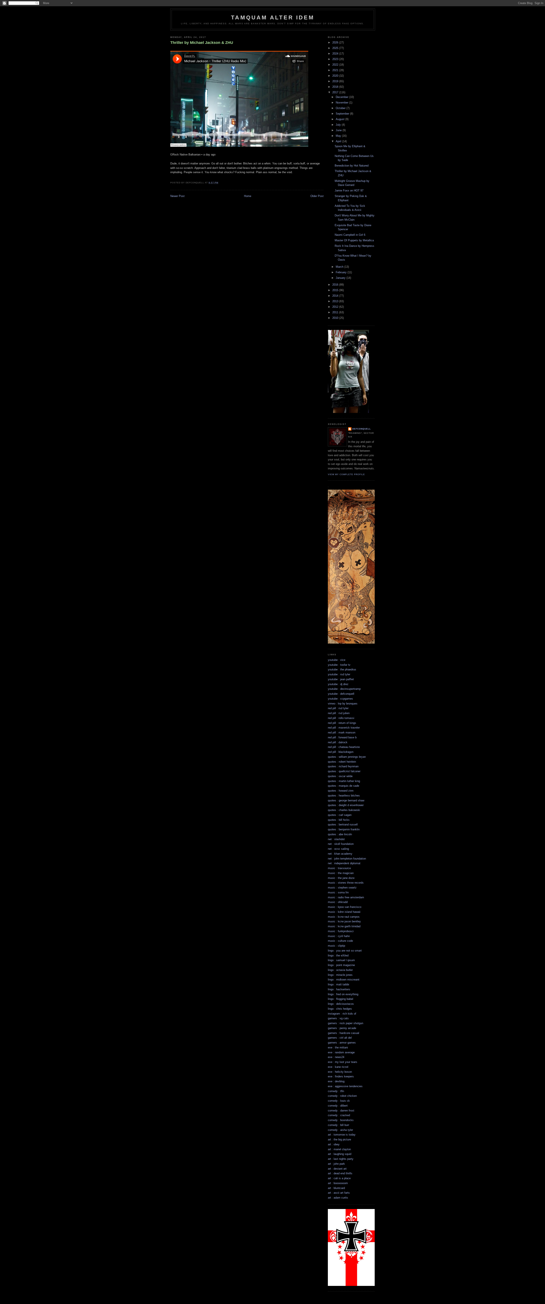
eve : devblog (336, 1081)
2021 (335, 70)
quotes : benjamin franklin (344, 829)
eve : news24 (336, 1057)
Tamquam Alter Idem (272, 17)
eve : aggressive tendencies (345, 1086)
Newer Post (177, 196)
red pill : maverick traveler (344, 727)
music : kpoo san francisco (344, 907)
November (342, 102)
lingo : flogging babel (340, 999)
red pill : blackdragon (340, 751)
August (340, 119)
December (342, 97)
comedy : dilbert (338, 1105)
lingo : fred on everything (343, 994)
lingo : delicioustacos (341, 1003)
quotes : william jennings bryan (347, 756)
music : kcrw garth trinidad (344, 926)
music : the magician (341, 873)
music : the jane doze (341, 878)
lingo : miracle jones (340, 974)
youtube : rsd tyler (339, 674)
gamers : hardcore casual (343, 1033)
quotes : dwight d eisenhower (346, 805)
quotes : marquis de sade (343, 785)
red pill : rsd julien (339, 713)
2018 (335, 86)
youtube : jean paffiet (341, 679)
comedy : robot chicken (342, 1095)
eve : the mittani (338, 1047)
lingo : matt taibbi (338, 984)
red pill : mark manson (341, 732)
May (339, 135)
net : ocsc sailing (338, 848)
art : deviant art (337, 1168)
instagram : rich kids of (342, 1013)
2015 (335, 290)
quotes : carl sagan (339, 815)
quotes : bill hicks (339, 819)
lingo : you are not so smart (345, 950)
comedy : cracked (339, 1115)
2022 (335, 64)
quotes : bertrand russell (343, 824)
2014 (335, 295)
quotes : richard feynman (343, 766)
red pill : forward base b (342, 737)
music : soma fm (338, 892)
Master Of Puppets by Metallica (354, 240)
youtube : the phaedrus (342, 669)
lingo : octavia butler (340, 970)
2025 (335, 48)
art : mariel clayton (339, 1149)
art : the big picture (339, 1139)
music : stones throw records (346, 882)
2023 (335, 59)
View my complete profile (346, 474)
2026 (335, 42)
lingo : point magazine (341, 965)
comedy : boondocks (341, 1120)
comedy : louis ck (339, 1100)
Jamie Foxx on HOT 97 (349, 190)
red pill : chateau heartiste (344, 747)
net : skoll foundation (341, 843)
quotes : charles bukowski (344, 810)
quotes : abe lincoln (340, 834)
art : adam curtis (338, 1197)
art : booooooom (338, 1183)
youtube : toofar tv (339, 664)
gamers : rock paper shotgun (345, 1023)
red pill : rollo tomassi (341, 718)
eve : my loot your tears (342, 1062)
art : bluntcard (336, 1188)
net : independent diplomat (344, 863)
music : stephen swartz (342, 887)
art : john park (336, 1163)
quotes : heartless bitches (344, 795)
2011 (335, 312)
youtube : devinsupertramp (344, 688)
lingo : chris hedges (340, 1008)
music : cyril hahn (339, 936)
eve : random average (341, 1052)
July (339, 124)
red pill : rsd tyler (338, 708)
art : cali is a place (339, 1178)
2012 (335, 306)
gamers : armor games (342, 1042)
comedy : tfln (336, 1091)
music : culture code (340, 940)
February (341, 272)
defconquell (361, 429)
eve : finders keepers (341, 1076)
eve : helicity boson (340, 1071)
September (343, 113)
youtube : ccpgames (340, 698)
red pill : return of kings (342, 723)
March (340, 266)
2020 (335, 75)
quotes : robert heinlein (342, 761)
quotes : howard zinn (340, 790)
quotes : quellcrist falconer (344, 771)
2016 (335, 284)
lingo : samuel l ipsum (341, 960)
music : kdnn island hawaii (344, 911)
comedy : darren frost (341, 1110)
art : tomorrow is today (342, 1134)
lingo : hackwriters (339, 989)
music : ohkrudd (338, 902)
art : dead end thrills (340, 1173)
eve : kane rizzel (338, 1066)
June (339, 130)
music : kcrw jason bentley (344, 921)
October (341, 108)
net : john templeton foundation (347, 858)
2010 (335, 317)
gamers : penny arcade (342, 1028)
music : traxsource (339, 868)
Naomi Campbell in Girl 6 (350, 234)
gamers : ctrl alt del (340, 1037)
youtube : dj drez (338, 684)
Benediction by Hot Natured (352, 165)
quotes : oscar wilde (340, 776)
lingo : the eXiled (338, 955)
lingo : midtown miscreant (343, 979)
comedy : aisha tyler (340, 1129)
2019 (335, 81)
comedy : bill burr (338, 1125)
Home (247, 196)
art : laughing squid (339, 1154)
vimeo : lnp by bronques (342, 703)
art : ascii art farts (339, 1192)
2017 (335, 92)
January (341, 277)
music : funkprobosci (341, 931)
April (339, 141)
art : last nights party (340, 1158)
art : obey (334, 1144)
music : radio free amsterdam (346, 897)
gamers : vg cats (338, 1018)
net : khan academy (340, 853)
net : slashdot (336, 839)
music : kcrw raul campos (344, 916)
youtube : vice (336, 659)
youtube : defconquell (341, 693)
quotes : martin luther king (344, 781)
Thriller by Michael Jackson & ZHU (201, 42)
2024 (335, 53)
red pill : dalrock (337, 742)
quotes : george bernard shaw (346, 800)
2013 (335, 301)
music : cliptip (336, 945)
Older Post (317, 196)
